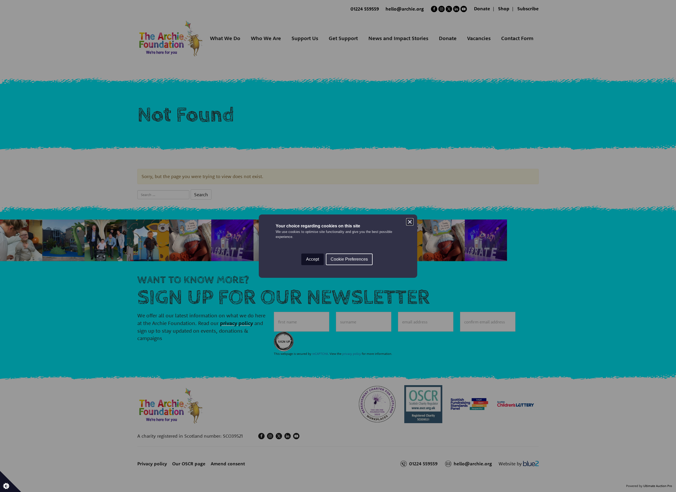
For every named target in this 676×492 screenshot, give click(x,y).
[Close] (410, 222)
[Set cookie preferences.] (10, 481)
